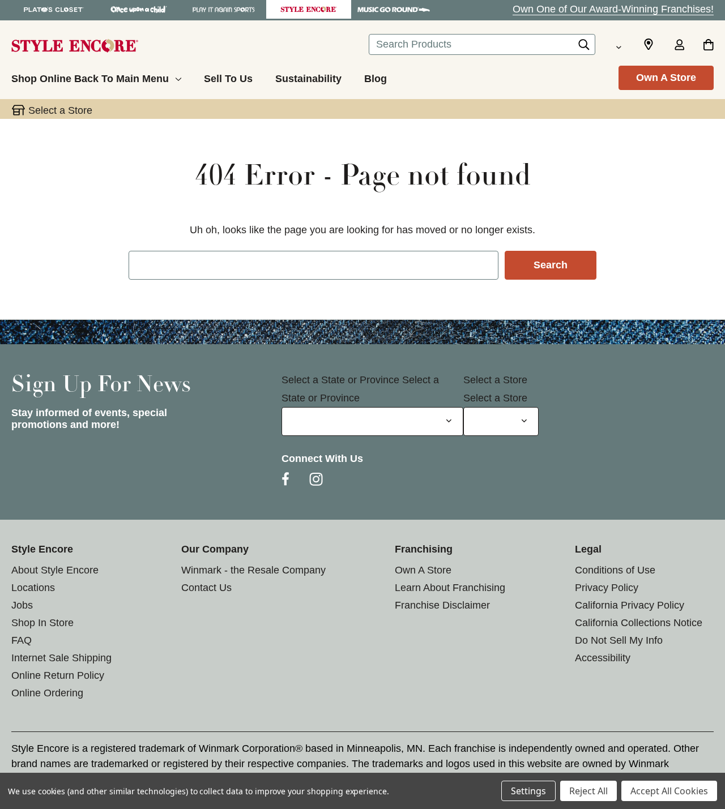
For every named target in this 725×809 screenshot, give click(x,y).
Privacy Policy (606, 587)
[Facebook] (285, 479)
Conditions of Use (615, 570)
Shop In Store (42, 622)
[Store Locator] (648, 45)
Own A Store (666, 77)
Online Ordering (47, 693)
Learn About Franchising (450, 587)
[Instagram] (316, 479)
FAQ (21, 640)
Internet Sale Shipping (61, 658)
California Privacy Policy (629, 605)
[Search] (584, 47)
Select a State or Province (340, 380)
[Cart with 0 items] (708, 46)
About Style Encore (55, 570)
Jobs (22, 605)
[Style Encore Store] (308, 9)
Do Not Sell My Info (619, 640)
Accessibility (602, 658)
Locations (33, 587)
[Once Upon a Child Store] (138, 9)
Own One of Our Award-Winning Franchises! (613, 9)
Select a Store (495, 380)
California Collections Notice (638, 622)
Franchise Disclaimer (442, 605)
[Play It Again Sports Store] (223, 9)
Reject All (588, 791)
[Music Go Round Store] (393, 9)
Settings (528, 791)
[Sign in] (679, 46)
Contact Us (206, 587)
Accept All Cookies (669, 791)
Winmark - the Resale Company (253, 570)
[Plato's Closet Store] (53, 9)
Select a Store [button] (60, 110)
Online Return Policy (57, 675)
